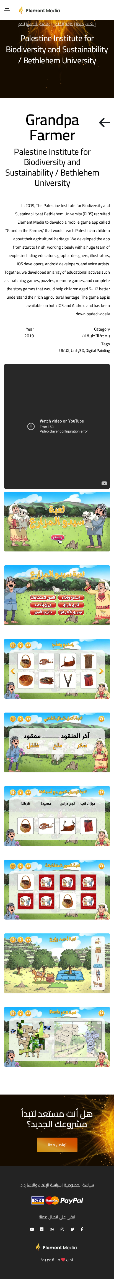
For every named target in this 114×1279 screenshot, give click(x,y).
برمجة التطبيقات (96, 336)
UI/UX (64, 350)
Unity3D (77, 350)
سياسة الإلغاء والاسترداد (40, 1185)
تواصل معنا (57, 1144)
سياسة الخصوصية (79, 1185)
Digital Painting (98, 350)
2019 (29, 336)
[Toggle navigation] (7, 10)
